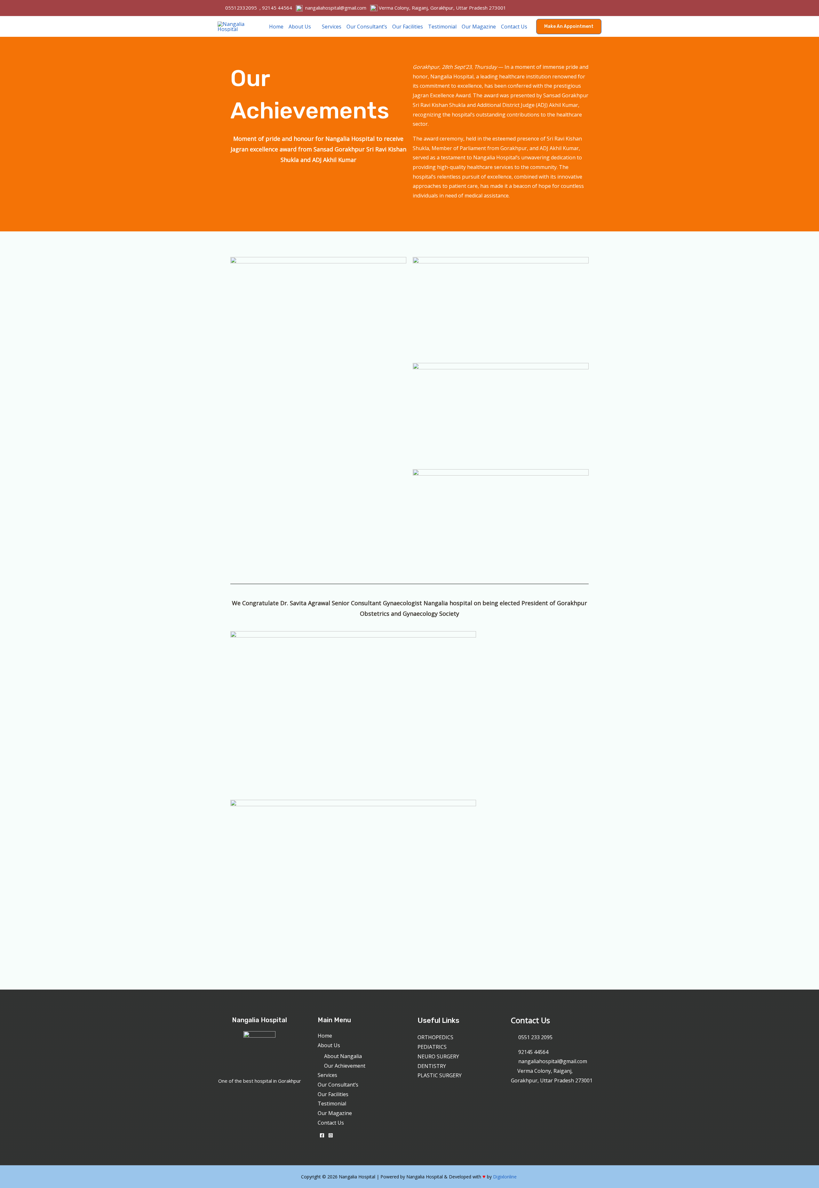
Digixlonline (505, 1177)
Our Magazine (479, 26)
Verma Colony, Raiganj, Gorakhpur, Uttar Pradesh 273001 (442, 7)
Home (276, 26)
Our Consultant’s (366, 26)
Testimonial (442, 26)
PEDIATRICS (432, 1046)
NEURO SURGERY (438, 1056)
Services (331, 26)
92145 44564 (277, 7)
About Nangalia (343, 1056)
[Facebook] (322, 1135)
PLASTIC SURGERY (439, 1075)
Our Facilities (407, 26)
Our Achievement (344, 1065)
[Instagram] (330, 1135)
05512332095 (241, 7)
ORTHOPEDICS (435, 1037)
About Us (300, 26)
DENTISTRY (431, 1066)
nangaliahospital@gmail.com (336, 7)
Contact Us (514, 26)
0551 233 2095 (535, 1037)
